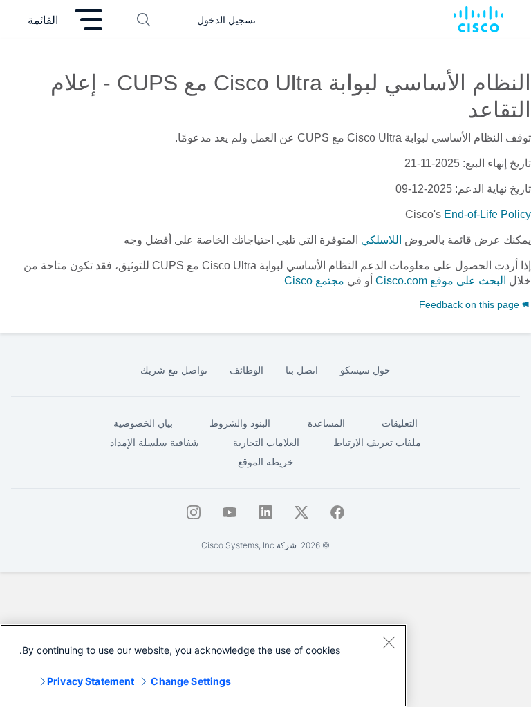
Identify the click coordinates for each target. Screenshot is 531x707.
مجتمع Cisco (314, 281)
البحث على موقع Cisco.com (440, 281)
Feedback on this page (470, 304)
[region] (203, 665)
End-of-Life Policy (487, 214)
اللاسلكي (381, 240)
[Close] (388, 642)
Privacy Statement (90, 681)
